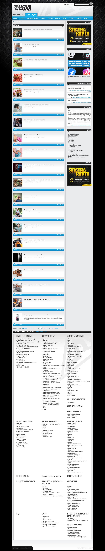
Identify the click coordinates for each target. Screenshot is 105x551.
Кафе (69, 367)
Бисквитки (71, 365)
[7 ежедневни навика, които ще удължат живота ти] (17, 171)
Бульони (70, 361)
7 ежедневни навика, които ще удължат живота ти (39, 164)
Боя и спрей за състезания (75, 458)
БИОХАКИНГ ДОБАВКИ (23, 367)
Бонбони (70, 345)
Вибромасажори (72, 494)
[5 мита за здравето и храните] (17, 201)
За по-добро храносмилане (50, 379)
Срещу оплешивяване (23, 431)
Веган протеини (72, 416)
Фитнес (64, 18)
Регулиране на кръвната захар (51, 389)
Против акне (20, 440)
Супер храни (71, 395)
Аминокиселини (21, 343)
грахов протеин (73, 144)
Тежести (45, 435)
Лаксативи (45, 386)
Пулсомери (71, 497)
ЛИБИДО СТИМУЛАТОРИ (76, 399)
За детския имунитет (73, 532)
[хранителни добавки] (41, 332)
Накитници (71, 437)
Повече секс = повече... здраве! (33, 254)
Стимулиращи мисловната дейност (52, 342)
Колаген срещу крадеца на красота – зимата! (37, 284)
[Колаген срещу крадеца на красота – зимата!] (17, 291)
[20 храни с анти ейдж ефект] (17, 141)
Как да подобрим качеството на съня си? (36, 314)
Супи (69, 357)
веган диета (72, 146)
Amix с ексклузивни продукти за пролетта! (82, 97)
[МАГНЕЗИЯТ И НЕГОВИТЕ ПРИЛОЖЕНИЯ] (17, 306)
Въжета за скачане (48, 430)
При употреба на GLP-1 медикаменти (78, 520)
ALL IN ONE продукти (22, 353)
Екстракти (20, 359)
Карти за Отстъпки (73, 495)
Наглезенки (71, 440)
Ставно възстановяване (23, 348)
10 (41, 328)
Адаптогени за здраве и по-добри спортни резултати (39, 179)
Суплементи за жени (48, 339)
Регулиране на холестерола (50, 381)
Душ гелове (20, 437)
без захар (71, 139)
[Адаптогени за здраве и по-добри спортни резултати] (17, 186)
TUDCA (44, 409)
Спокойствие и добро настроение (51, 382)
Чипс (69, 340)
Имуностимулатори (48, 357)
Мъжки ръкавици (73, 429)
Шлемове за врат (47, 436)
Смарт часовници (72, 502)
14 (52, 328)
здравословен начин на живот (76, 150)
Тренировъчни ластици (74, 467)
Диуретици (45, 353)
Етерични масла (21, 439)
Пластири (70, 470)
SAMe (44, 408)
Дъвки (69, 392)
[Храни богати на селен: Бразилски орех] (17, 66)
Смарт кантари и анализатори (76, 500)
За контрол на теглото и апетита (51, 493)
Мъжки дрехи (71, 426)
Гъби (44, 518)
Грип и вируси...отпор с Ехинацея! (34, 89)
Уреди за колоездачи (73, 506)
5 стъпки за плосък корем (31, 44)
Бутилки (70, 450)
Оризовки (70, 387)
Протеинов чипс (72, 373)
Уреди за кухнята (72, 508)
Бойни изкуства (72, 448)
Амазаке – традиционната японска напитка (36, 104)
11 (44, 328)
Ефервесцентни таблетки (74, 356)
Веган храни (71, 417)
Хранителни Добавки (32, 18)
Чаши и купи (71, 456)
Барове (70, 350)
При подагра (46, 384)
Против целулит (21, 442)
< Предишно (24, 328)
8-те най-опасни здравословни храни (34, 239)
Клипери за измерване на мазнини (77, 461)
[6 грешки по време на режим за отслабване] (17, 156)
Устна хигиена (21, 434)
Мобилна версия (81, 548)
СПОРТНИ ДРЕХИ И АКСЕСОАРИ (74, 422)
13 (49, 328)
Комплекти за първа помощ (75, 472)
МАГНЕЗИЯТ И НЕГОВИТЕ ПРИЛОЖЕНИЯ (37, 299)
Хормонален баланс (48, 400)
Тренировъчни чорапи (74, 455)
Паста (69, 339)
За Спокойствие (47, 491)
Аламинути (71, 343)
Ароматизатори (21, 436)
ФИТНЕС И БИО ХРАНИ (76, 336)
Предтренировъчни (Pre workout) (26, 339)
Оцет (69, 370)
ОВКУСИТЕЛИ (72, 481)
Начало (15, 18)
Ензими (45, 346)
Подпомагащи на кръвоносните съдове (53, 375)
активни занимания (73, 135)
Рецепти (57, 18)
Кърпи (69, 462)
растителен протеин (74, 147)
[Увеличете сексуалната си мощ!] (17, 276)
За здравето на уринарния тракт (51, 393)
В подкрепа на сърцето (49, 351)
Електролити (20, 365)
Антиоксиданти (21, 357)
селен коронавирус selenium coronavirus (78, 154)
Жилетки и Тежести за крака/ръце (52, 424)
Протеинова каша (73, 390)
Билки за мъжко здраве (49, 524)
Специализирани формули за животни (53, 496)
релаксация (71, 133)
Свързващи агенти (73, 372)
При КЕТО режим (72, 519)
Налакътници (71, 469)
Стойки (44, 426)
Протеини (19, 350)
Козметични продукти (23, 426)
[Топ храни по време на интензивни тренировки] (17, 36)
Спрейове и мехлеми (22, 444)
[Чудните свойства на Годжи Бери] (17, 81)
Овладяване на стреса (48, 397)
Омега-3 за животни (48, 494)
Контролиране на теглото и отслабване (27, 346)
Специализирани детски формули (77, 537)
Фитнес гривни (72, 510)
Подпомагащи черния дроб (50, 348)
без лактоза (71, 140)
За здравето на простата (49, 343)
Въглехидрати (21, 361)
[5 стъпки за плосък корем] (17, 51)
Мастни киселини (21, 356)
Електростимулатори (73, 489)
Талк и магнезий (72, 466)
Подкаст (43, 18)
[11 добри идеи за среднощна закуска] (17, 126)
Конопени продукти (48, 372)
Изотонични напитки (73, 354)
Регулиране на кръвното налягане (52, 387)
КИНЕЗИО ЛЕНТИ (22, 476)
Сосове (70, 359)
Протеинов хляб (72, 375)
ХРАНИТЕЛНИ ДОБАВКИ (25, 336)
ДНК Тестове (46, 361)
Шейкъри (70, 433)
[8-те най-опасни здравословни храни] (17, 246)
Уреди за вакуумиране (74, 503)
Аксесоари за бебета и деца (75, 451)
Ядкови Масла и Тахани (74, 346)
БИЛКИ (44, 514)
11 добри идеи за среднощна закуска (34, 119)
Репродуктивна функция (49, 401)
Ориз (69, 342)
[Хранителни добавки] (79, 44)
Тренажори (45, 432)
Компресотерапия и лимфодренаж (77, 492)
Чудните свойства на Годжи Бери (33, 74)
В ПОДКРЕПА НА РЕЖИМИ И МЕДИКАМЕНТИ (78, 515)
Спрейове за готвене (73, 353)
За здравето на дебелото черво (51, 392)
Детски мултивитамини (74, 530)
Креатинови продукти (23, 345)
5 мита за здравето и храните (32, 194)
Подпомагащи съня (48, 345)
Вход (71, 4)
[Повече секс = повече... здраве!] (17, 261)
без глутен (71, 141)
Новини (22, 18)
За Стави (45, 486)
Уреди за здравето (73, 505)
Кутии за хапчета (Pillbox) (75, 445)
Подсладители (46, 354)
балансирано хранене (74, 134)
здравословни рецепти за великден (77, 157)
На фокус (71, 18)
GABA (44, 406)
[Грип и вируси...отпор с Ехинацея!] (17, 96)
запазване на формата (74, 137)
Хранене (50, 18)
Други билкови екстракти (49, 526)
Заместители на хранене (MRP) (76, 351)
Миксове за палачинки (74, 368)
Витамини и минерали (23, 354)
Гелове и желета (72, 348)
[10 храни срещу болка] (17, 216)
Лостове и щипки (47, 433)
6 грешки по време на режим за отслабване (36, 149)
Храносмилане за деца (74, 535)
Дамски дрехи (72, 428)
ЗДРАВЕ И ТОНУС (48, 336)
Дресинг (70, 393)
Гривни (70, 459)
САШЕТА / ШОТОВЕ (74, 476)
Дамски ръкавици (73, 431)
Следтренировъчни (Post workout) (26, 340)
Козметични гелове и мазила (25, 429)
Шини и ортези (72, 447)
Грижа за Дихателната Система (51, 403)
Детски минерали (72, 529)
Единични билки (47, 519)
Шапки (70, 442)
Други (69, 486)
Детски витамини (72, 527)
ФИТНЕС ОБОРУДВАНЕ (50, 421)
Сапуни (19, 433)
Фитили (70, 436)
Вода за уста (20, 445)
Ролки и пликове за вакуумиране (77, 499)
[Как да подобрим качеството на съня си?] (17, 321)
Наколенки (71, 439)
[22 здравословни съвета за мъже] (17, 231)
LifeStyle (79, 18)
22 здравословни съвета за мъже (33, 224)
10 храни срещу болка (30, 209)
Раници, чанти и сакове (74, 444)
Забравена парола (88, 548)
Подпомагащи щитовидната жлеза (52, 373)
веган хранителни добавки (75, 145)
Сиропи (70, 389)
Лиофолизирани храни (74, 386)
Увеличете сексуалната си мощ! (33, 269)
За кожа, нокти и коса (48, 376)
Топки (44, 429)
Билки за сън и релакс (49, 521)
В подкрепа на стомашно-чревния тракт (53, 378)
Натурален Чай (47, 362)
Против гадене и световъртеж (51, 395)
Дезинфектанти (21, 428)
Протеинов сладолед (73, 376)
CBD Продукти (46, 364)
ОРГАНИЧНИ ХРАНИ (74, 406)
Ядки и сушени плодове (74, 379)
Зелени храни (46, 356)
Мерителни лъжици (73, 464)
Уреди (44, 427)
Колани (70, 434)
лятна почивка (72, 136)
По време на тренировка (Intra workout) (28, 342)
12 (46, 328)
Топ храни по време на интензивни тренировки (38, 29)
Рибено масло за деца (74, 533)
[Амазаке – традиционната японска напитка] (17, 111)
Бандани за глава (73, 453)
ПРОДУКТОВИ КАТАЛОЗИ (25, 481)
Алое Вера (45, 340)
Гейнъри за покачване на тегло (25, 351)
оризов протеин (72, 142)
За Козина (45, 488)
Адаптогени (46, 516)
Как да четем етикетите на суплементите (81, 125)
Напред (56, 328)
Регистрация (66, 4)
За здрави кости (47, 390)
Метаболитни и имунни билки (51, 523)
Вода (18, 514)
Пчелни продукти (47, 350)
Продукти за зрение (48, 359)
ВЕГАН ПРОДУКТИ (74, 411)
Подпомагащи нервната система (51, 398)
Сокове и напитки (73, 378)
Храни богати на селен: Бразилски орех (35, 59)
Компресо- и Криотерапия (75, 491)
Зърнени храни (72, 364)
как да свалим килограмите (76, 152)
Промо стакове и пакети (51, 476)
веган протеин (73, 149)
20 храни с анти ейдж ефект (32, 134)
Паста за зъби (21, 447)
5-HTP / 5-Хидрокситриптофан (51, 404)
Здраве (86, 18)
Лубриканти (71, 402)
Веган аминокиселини (74, 414)
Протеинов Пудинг (73, 384)
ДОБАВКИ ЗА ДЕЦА (74, 524)
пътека (71, 151)
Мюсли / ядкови (72, 362)
